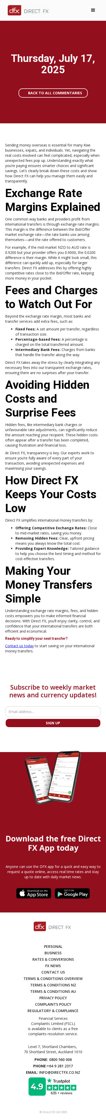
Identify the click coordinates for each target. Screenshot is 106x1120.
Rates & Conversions (53, 959)
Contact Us (53, 972)
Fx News (53, 965)
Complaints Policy (53, 1004)
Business (53, 952)
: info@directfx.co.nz (53, 1072)
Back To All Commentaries (55, 92)
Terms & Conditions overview (53, 978)
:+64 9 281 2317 (53, 1065)
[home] (27, 10)
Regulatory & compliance (53, 1010)
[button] (93, 10)
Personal (53, 946)
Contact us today (19, 645)
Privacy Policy (53, 997)
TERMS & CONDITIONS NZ (53, 985)
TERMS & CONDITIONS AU (53, 991)
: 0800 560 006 (53, 1059)
